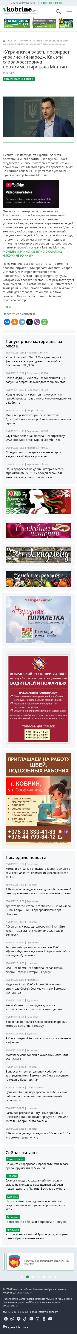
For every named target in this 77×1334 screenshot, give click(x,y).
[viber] (12, 1319)
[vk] (31, 1319)
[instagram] (38, 1319)
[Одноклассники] (14, 322)
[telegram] (18, 1319)
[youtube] (50, 1319)
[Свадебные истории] (38, 530)
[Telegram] (22, 322)
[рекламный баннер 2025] (38, 23)
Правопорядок (35, 1087)
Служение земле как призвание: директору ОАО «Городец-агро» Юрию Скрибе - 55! (35, 438)
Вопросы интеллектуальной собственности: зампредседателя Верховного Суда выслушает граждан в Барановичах (37, 1075)
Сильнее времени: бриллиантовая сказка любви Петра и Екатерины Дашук (34, 970)
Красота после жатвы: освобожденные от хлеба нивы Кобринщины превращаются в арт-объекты (38, 910)
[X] (29, 322)
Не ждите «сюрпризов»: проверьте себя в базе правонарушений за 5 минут (37, 1166)
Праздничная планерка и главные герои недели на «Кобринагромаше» (33, 454)
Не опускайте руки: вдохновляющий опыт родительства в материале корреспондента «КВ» (35, 1205)
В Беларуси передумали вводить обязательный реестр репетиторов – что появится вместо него (38, 891)
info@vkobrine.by (48, 1311)
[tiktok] (25, 1319)
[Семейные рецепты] (38, 579)
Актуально (25, 40)
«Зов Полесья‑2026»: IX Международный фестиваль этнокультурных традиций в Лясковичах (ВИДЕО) (33, 361)
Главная (11, 40)
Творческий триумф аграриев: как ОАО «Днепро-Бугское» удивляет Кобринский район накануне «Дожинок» (38, 951)
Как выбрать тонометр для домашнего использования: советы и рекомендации (34, 1007)
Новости (32, 352)
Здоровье (32, 373)
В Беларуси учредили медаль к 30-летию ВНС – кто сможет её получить (38, 1135)
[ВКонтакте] (7, 322)
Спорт (30, 410)
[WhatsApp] (44, 322)
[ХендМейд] (38, 554)
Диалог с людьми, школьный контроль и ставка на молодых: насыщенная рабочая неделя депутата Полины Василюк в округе (35, 1184)
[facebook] (6, 1319)
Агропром (33, 431)
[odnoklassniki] (44, 1319)
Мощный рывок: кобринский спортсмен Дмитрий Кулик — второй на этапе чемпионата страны (38, 419)
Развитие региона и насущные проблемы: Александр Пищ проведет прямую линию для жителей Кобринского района (37, 1117)
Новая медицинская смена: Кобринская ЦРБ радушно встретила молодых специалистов (36, 380)
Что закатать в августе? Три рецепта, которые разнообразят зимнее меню (36, 1236)
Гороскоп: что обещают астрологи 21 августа (36, 1222)
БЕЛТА (7, 307)
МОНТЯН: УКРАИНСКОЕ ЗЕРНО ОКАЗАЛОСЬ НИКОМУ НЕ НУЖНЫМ (33, 253)
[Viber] (37, 322)
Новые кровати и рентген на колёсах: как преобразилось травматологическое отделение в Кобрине (38, 398)
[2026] (38, 501)
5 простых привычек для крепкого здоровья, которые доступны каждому (36, 1023)
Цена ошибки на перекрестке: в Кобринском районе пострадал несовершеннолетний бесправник (36, 1096)
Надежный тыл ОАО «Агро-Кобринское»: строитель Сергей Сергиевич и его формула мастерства (36, 988)
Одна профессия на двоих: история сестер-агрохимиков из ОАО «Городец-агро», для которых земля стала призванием (35, 473)
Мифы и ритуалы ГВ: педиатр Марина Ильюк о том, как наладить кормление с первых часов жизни (38, 873)
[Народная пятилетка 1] (38, 619)
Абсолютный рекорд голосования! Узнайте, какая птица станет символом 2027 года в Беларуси (35, 930)
